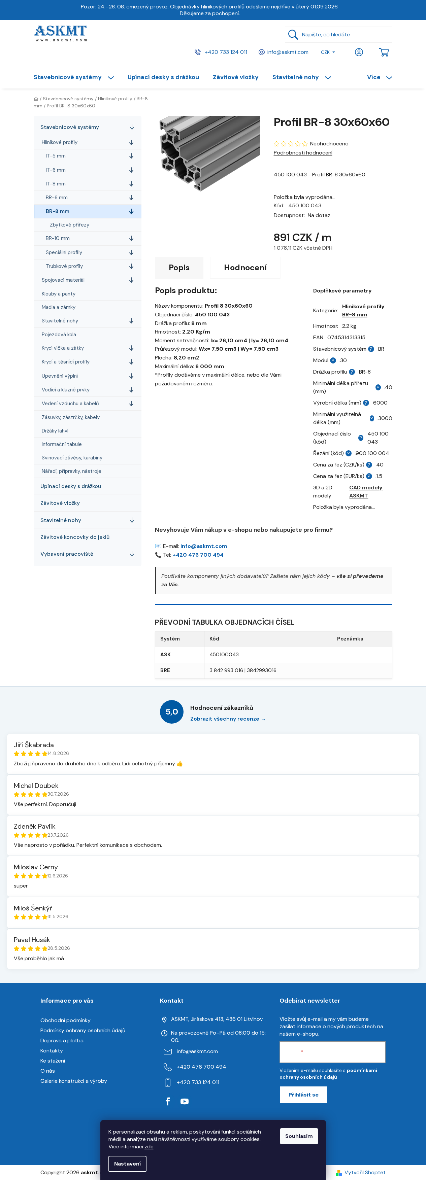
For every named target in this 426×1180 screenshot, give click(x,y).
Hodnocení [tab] (245, 267)
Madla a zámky (58, 307)
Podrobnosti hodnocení (303, 152)
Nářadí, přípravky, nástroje (71, 471)
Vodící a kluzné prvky (66, 389)
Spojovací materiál (63, 280)
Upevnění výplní (60, 375)
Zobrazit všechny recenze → (228, 718)
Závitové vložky (60, 503)
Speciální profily (64, 252)
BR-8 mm (57, 211)
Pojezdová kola (59, 334)
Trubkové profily (64, 266)
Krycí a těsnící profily (66, 361)
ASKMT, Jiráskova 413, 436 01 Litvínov (217, 1018)
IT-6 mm (56, 169)
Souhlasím (299, 1136)
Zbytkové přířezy (69, 224)
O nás (47, 1070)
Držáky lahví (55, 430)
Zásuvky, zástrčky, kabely (71, 417)
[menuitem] (77, 77)
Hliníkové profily (59, 142)
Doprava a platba (62, 1040)
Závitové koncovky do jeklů (74, 537)
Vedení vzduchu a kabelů (70, 403)
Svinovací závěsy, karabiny (72, 457)
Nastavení (127, 1163)
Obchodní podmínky (65, 1020)
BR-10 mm (58, 238)
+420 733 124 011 (225, 51)
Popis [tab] (179, 267)
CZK (325, 52)
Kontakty (51, 1050)
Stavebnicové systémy (69, 127)
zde (149, 1146)
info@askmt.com (287, 51)
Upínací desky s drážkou (70, 486)
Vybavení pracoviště (66, 553)
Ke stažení (52, 1060)
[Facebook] (167, 1101)
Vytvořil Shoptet (365, 1172)
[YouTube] (184, 1101)
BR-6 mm (57, 197)
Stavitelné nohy (60, 320)
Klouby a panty (58, 293)
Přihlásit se (304, 1094)
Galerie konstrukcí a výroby (73, 1080)
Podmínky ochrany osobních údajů (82, 1030)
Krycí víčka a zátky (63, 348)
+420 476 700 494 (198, 554)
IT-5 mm (56, 155)
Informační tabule (62, 444)
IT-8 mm (56, 183)
